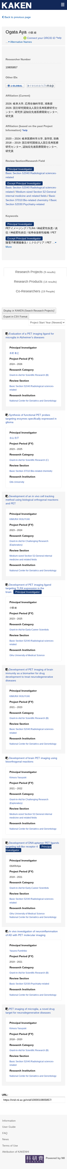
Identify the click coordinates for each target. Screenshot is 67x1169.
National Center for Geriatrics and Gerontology (32, 400)
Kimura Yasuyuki (17, 777)
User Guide (9, 1126)
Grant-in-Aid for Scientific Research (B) (29, 375)
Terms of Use (10, 1145)
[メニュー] (62, 4)
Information (9, 1120)
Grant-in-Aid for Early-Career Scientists (29, 629)
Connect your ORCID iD (41, 37)
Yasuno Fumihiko (18, 951)
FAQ (4, 1133)
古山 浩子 (14, 438)
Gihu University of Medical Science (27, 655)
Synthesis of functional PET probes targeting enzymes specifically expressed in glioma (31, 418)
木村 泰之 (14, 353)
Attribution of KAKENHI (15, 1151)
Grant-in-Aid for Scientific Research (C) (29, 460)
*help (58, 37)
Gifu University (16, 482)
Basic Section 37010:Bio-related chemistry (30, 471)
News (5, 1139)
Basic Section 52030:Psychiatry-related (29, 983)
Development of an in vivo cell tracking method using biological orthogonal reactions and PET (32, 500)
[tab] (35, 272)
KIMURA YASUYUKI (19, 519)
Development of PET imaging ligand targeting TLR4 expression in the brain (28, 588)
